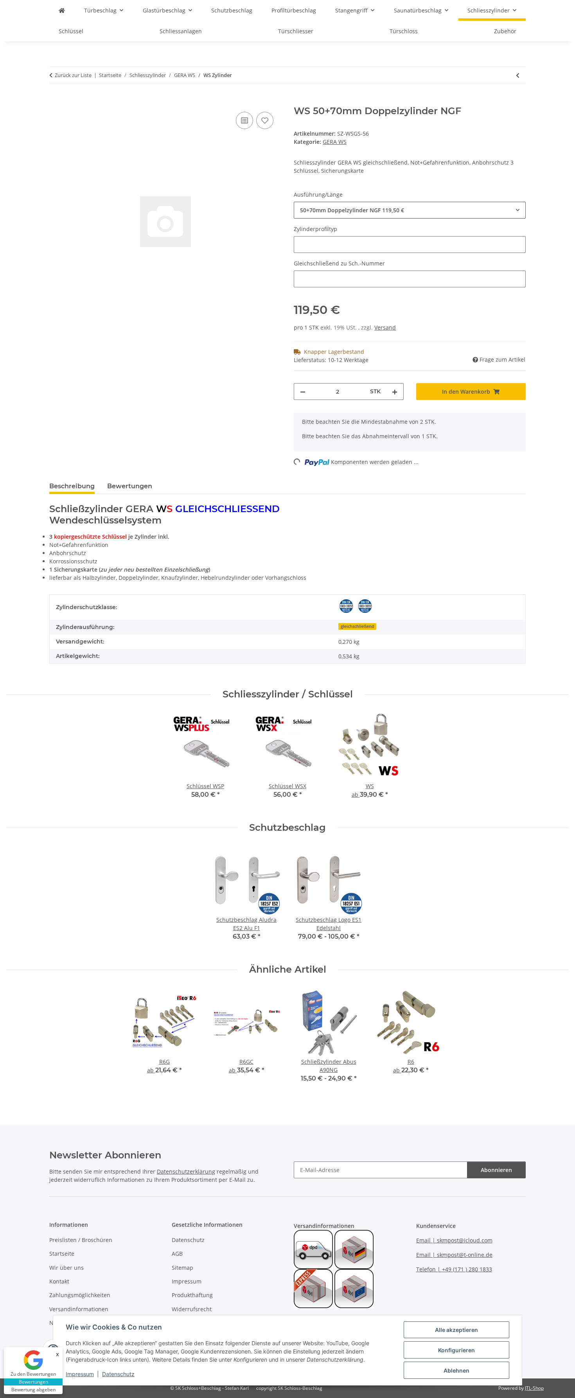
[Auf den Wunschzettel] (264, 120)
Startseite (61, 1253)
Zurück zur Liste (73, 75)
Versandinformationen (78, 1309)
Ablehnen (456, 1370)
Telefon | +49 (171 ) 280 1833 (454, 1269)
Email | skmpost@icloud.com (454, 1240)
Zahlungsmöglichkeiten (79, 1295)
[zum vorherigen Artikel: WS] (518, 75)
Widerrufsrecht (192, 1309)
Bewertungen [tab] (129, 486)
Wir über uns (66, 1267)
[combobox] (410, 210)
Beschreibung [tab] (72, 486)
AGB (177, 1253)
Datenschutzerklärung (186, 1171)
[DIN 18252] (346, 606)
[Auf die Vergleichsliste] (244, 120)
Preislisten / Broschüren (80, 1240)
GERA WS (335, 141)
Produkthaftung (192, 1295)
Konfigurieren (456, 1350)
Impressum (80, 1374)
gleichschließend (357, 626)
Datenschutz (118, 1374)
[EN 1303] (365, 606)
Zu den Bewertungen (33, 1374)
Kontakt (59, 1281)
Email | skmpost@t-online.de (454, 1254)
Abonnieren (496, 1170)
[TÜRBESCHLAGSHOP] (61, 10)
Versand (385, 327)
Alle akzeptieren (456, 1329)
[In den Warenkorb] (55, 101)
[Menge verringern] (302, 392)
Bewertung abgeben (33, 1389)
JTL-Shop (534, 1388)
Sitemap (182, 1267)
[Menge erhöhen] (394, 392)
